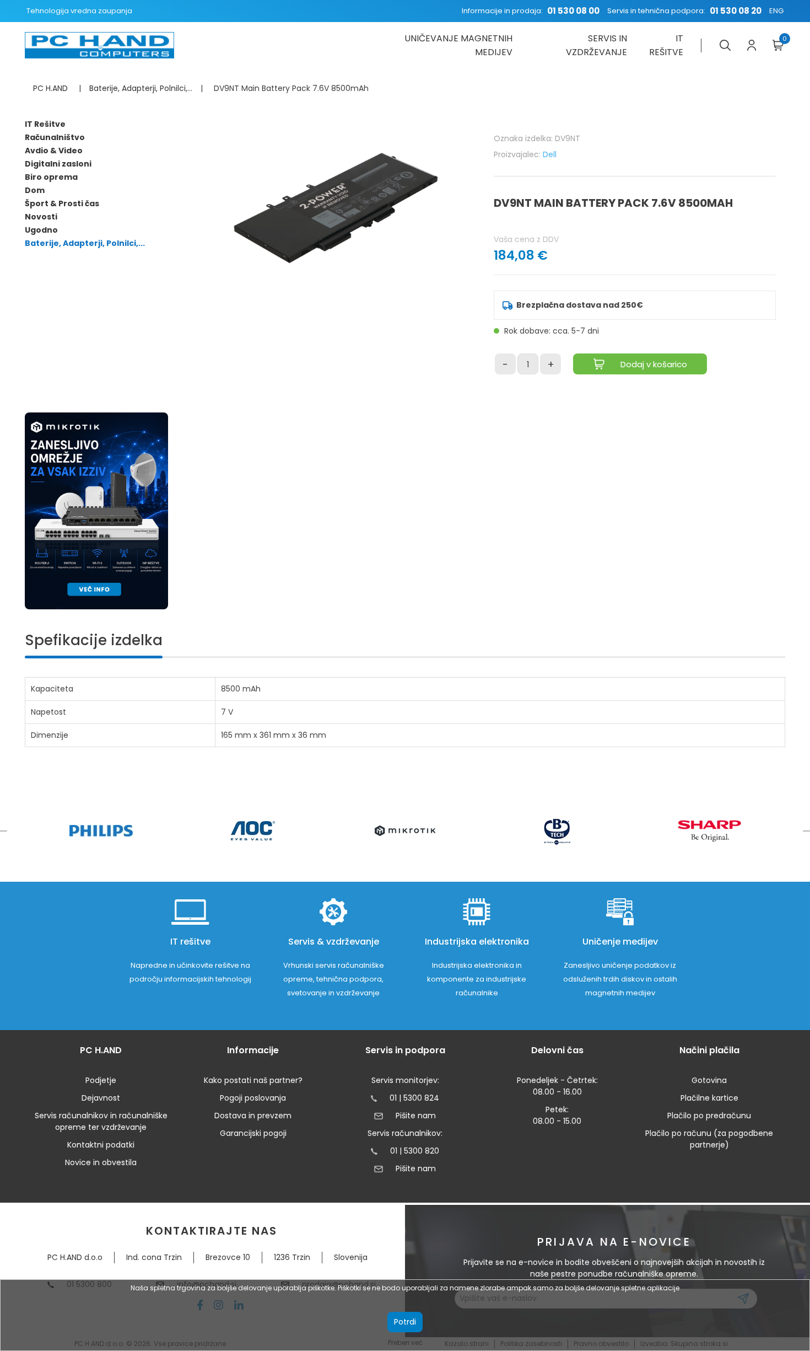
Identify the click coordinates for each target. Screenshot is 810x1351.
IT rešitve (666, 45)
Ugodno (41, 229)
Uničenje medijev (620, 941)
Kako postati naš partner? (253, 1080)
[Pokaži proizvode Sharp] (709, 831)
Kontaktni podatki (100, 1144)
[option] (101, 831)
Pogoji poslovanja (253, 1097)
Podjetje (100, 1080)
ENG (776, 11)
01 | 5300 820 (414, 1150)
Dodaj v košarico (653, 364)
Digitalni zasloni (58, 163)
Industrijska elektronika (477, 941)
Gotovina (709, 1080)
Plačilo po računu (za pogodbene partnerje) (709, 1139)
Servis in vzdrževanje (596, 45)
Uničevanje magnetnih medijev (458, 45)
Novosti (41, 216)
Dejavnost (101, 1097)
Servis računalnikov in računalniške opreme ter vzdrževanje (101, 1121)
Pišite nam (415, 1115)
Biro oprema (51, 177)
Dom (35, 190)
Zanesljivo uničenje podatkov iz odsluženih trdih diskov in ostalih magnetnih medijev (620, 979)
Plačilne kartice (709, 1097)
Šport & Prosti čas (62, 203)
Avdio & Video (54, 150)
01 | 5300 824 (414, 1097)
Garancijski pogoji (253, 1133)
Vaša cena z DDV (526, 239)
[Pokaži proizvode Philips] (101, 831)
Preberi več (405, 1342)
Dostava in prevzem (252, 1115)
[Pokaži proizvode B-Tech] (557, 831)
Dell (550, 154)
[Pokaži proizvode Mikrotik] (405, 830)
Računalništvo (55, 137)
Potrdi (405, 1321)
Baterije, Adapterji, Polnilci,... (85, 243)
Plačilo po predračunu (709, 1115)
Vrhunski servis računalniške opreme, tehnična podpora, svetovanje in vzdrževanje (333, 979)
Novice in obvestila (101, 1162)
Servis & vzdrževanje (333, 941)
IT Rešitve (45, 124)
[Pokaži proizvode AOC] (253, 830)
